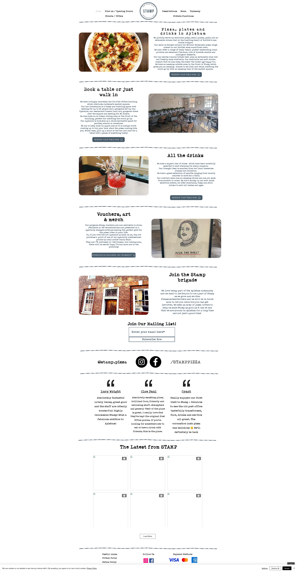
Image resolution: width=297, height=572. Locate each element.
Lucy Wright (111, 391)
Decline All (275, 568)
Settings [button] (265, 568)
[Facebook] (155, 362)
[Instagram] (141, 362)
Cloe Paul (149, 391)
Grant (186, 391)
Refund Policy (109, 562)
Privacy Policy (109, 558)
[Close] (294, 568)
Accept (286, 568)
